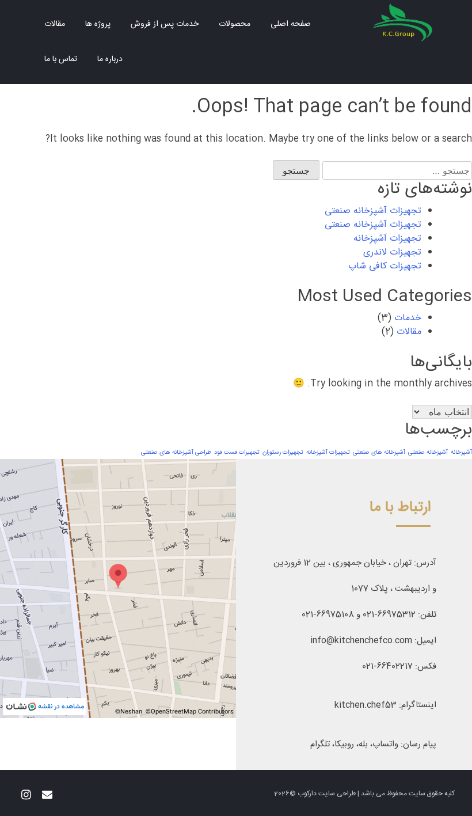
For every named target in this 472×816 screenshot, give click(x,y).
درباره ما (110, 59)
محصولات (234, 24)
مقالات (54, 24)
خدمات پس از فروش (165, 24)
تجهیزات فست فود (237, 452)
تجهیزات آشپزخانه (387, 238)
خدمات (407, 318)
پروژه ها (98, 24)
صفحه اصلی (291, 24)
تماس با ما (60, 59)
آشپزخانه (461, 452)
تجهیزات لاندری (392, 252)
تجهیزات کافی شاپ (384, 266)
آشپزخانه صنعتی (428, 452)
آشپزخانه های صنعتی (379, 452)
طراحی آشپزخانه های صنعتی (176, 452)
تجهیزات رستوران (282, 452)
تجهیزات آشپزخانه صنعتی (373, 211)
